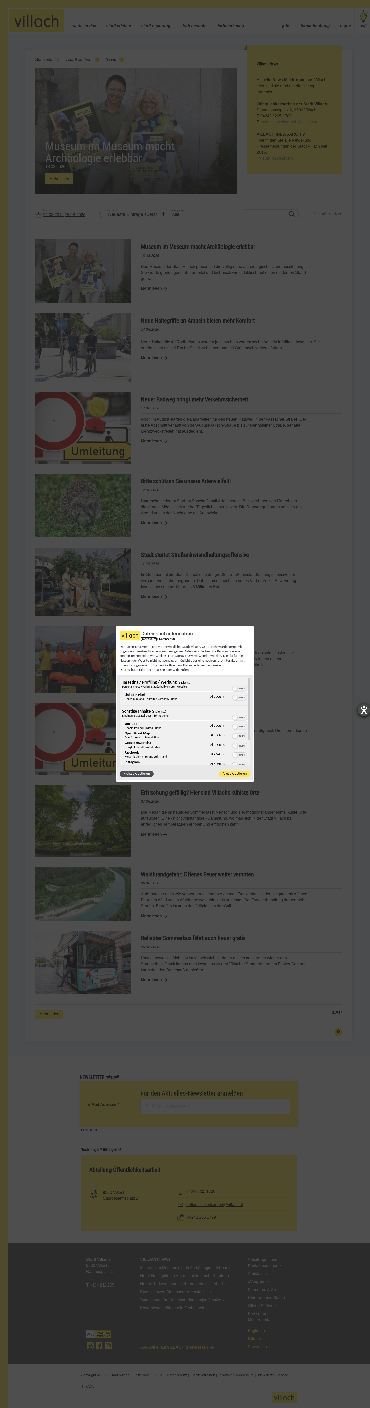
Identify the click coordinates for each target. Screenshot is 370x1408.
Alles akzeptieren (235, 774)
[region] (185, 721)
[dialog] (185, 704)
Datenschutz (167, 639)
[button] (235, 688)
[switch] (240, 688)
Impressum (148, 639)
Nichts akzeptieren (136, 774)
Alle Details (217, 696)
